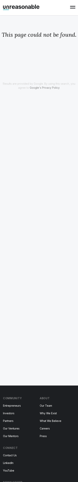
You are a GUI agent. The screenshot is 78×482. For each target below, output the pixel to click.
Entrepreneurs (12, 405)
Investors (8, 413)
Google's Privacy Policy (44, 87)
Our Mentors (11, 436)
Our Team (46, 405)
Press (43, 436)
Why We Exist (48, 413)
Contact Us (10, 455)
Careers (45, 428)
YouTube (8, 470)
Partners (8, 420)
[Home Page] (21, 7)
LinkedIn (8, 462)
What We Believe (50, 420)
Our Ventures (11, 428)
